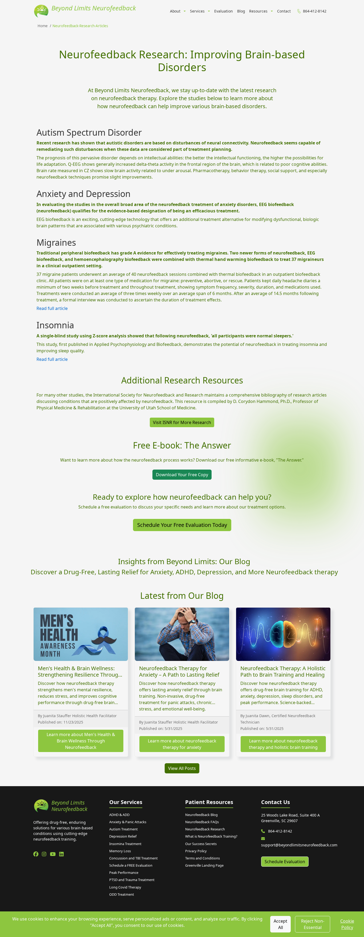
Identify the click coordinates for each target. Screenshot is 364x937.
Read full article (52, 308)
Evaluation (223, 11)
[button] (184, 11)
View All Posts (182, 768)
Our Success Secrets (201, 843)
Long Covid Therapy (125, 887)
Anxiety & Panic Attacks (127, 821)
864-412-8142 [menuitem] (314, 11)
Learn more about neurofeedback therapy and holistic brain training (283, 744)
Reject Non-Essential (312, 924)
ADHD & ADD (119, 814)
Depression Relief (122, 836)
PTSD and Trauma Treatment (132, 879)
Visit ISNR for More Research (182, 422)
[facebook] (36, 854)
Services (197, 11)
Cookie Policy (347, 924)
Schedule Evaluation (285, 862)
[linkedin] (61, 854)
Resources (258, 11)
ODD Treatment (121, 894)
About (175, 11)
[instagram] (45, 854)
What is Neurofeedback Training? (211, 836)
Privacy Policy (196, 851)
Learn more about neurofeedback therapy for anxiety (182, 744)
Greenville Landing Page (204, 865)
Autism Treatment (123, 829)
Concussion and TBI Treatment (133, 858)
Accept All (280, 924)
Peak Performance (123, 872)
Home (43, 25)
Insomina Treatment (125, 843)
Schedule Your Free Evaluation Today (182, 524)
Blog (241, 11)
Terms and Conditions (202, 858)
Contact (284, 11)
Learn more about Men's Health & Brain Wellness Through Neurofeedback (81, 741)
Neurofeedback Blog (201, 814)
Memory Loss (120, 851)
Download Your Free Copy (182, 475)
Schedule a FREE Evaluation (130, 865)
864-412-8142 (279, 831)
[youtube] (53, 854)
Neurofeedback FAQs (202, 821)
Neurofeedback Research (205, 829)
